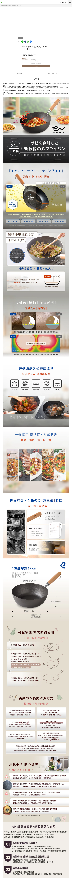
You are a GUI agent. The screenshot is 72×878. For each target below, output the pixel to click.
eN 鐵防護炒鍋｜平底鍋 (16, 5)
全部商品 (3, 5)
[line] (22, 42)
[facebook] (25, 42)
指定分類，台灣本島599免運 (29, 54)
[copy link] (31, 42)
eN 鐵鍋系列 (8, 5)
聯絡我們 (36, 66)
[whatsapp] (28, 42)
